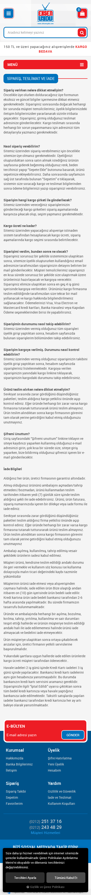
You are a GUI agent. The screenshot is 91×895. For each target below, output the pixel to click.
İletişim (11, 770)
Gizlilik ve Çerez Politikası (47, 887)
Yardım (54, 783)
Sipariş (12, 783)
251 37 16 (45, 821)
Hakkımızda (14, 758)
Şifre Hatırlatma (60, 758)
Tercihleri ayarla (25, 878)
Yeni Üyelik (56, 764)
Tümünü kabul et (66, 878)
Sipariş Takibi (16, 791)
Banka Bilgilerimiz (19, 764)
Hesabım (54, 770)
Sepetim (12, 797)
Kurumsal (15, 750)
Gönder (72, 735)
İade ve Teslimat (59, 797)
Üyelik (54, 750)
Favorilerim (14, 803)
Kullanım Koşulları (61, 803)
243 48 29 (45, 827)
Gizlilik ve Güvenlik (62, 791)
